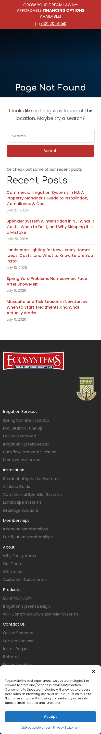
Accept (50, 716)
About (9, 547)
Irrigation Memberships (25, 529)
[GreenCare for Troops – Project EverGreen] (86, 389)
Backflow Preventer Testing (29, 452)
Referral (11, 656)
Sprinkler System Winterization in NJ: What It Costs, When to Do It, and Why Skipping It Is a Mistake (50, 227)
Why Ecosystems (19, 556)
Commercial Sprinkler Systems (33, 494)
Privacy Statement (66, 727)
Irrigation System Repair (26, 444)
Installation (13, 470)
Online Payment (18, 633)
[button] (93, 671)
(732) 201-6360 (52, 24)
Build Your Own (17, 598)
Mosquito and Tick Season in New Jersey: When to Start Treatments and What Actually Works (47, 307)
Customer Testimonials (25, 579)
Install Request (17, 649)
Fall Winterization (19, 436)
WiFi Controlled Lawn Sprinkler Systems (40, 614)
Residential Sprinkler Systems (31, 479)
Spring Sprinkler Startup (26, 420)
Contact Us (14, 624)
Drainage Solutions (21, 510)
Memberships (16, 520)
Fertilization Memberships (28, 537)
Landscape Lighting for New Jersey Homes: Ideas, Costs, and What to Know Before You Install (50, 255)
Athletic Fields (16, 486)
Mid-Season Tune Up (23, 428)
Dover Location (17, 664)
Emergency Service (21, 460)
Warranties (14, 572)
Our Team (12, 563)
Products (11, 589)
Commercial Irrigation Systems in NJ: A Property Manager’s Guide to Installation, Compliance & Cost (47, 198)
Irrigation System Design (26, 606)
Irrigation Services (20, 411)
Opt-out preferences (36, 727)
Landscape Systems (22, 502)
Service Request (18, 641)
